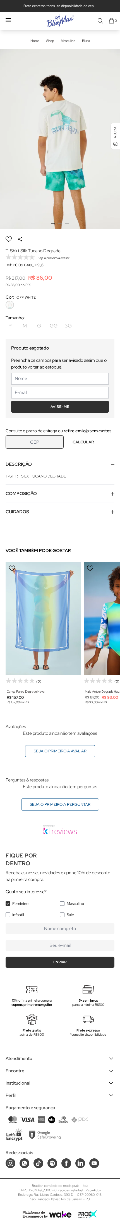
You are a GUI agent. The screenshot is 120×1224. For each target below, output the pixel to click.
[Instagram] (10, 1163)
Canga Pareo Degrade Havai (26, 691)
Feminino (20, 903)
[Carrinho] (111, 20)
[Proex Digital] (87, 1214)
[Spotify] (52, 1163)
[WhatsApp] (24, 1163)
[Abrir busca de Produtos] (100, 20)
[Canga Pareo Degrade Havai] (43, 618)
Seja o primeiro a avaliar (60, 751)
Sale (70, 914)
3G (68, 325)
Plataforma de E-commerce (34, 1214)
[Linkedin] (80, 1163)
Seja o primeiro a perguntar (60, 804)
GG (53, 325)
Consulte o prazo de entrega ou (58, 431)
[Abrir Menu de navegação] (8, 20)
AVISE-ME (60, 406)
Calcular (83, 442)
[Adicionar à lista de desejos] (9, 239)
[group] (60, 139)
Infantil (18, 914)
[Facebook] (66, 1163)
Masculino (75, 903)
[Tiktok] (38, 1163)
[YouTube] (94, 1163)
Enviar (60, 962)
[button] (53, 223)
